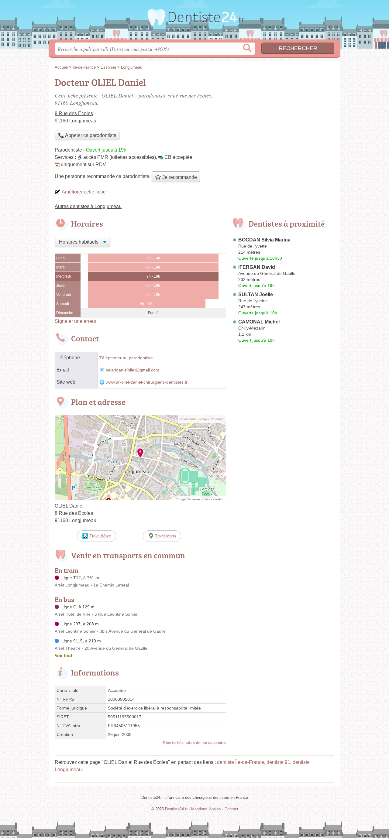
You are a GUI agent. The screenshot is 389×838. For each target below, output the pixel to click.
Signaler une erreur (75, 321)
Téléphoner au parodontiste (126, 358)
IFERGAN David (256, 267)
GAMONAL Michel (259, 321)
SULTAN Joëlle (255, 294)
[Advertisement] (283, 117)
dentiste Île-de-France (240, 762)
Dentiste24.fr (194, 21)
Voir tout (63, 655)
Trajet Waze (100, 536)
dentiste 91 (278, 762)
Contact (231, 809)
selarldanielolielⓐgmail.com (132, 370)
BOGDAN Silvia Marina (264, 239)
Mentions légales (206, 809)
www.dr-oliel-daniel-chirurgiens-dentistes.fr (147, 382)
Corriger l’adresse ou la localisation (200, 499)
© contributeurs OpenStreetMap (202, 419)
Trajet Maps (165, 536)
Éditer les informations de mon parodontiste (194, 742)
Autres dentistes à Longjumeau (88, 206)
